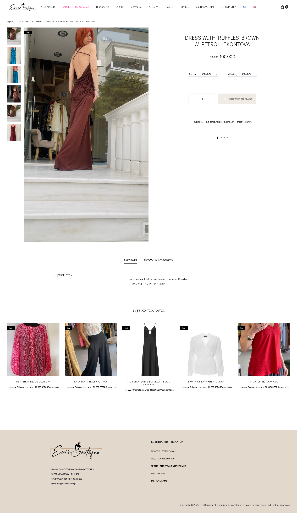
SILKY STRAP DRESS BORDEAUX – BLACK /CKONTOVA (148, 383)
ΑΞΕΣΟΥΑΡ (154, 6)
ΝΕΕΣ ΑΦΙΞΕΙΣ (48, 6)
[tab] (130, 259)
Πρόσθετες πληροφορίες (158, 259)
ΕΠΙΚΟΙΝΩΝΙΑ (229, 6)
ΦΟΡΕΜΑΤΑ (37, 21)
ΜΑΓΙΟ (170, 6)
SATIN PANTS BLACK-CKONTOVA (90, 381)
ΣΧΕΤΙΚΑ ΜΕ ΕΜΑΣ (205, 6)
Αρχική (10, 21)
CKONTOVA (248, 122)
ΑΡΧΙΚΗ (120, 6)
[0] (282, 6)
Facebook (224, 138)
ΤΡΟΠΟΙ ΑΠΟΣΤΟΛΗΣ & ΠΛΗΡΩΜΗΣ (168, 465)
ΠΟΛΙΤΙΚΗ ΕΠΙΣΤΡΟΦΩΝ (163, 451)
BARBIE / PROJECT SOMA (76, 6)
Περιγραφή (130, 259)
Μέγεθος (232, 74)
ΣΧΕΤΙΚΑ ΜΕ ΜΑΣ (159, 480)
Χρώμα (192, 74)
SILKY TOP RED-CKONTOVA (264, 381)
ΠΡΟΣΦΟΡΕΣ (102, 6)
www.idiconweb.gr (256, 504)
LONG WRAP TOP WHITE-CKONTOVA (206, 381)
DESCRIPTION (65, 275)
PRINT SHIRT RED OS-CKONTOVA (33, 381)
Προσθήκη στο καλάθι (240, 98)
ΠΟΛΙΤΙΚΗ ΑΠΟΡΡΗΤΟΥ (162, 458)
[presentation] (124, 349)
